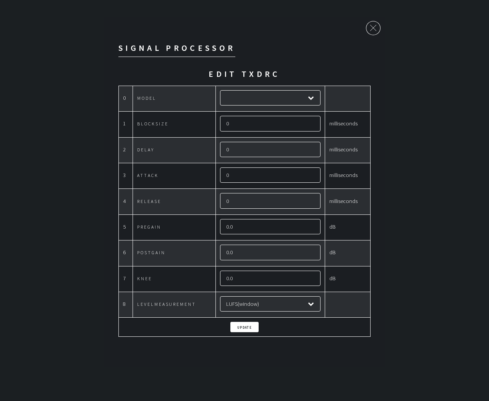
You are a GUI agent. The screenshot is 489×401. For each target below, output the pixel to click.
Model (146, 98)
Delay (145, 150)
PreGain (149, 227)
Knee (144, 278)
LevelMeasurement (166, 304)
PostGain (151, 252)
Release (149, 201)
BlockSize (152, 124)
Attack (148, 175)
